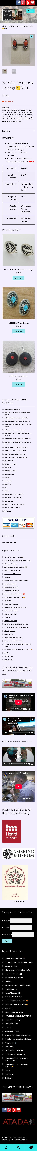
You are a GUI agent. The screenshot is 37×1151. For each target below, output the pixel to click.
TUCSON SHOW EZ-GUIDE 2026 (13, 641)
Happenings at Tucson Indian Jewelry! (16, 580)
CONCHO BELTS (9, 474)
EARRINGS (12, 26)
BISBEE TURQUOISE (10, 464)
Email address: (7, 934)
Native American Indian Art (12, 604)
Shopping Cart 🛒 (9, 631)
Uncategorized (9, 501)
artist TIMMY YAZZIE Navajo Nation (15, 451)
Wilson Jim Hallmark (8, 119)
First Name (6, 921)
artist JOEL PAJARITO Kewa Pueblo (15, 430)
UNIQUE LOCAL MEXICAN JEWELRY (14, 504)
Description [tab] (6, 131)
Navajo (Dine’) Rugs (10, 614)
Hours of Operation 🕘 (11, 587)
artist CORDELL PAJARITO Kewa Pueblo (16, 418)
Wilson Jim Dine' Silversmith (11, 117)
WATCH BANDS (8, 511)
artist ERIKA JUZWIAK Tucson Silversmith (17, 421)
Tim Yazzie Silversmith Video (13, 637)
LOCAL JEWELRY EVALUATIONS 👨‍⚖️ (14, 597)
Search (18, 1147)
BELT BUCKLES (8, 461)
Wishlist (6, 653)
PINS (5, 487)
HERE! (31, 161)
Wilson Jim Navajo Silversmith (11, 121)
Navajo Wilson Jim (27, 112)
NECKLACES (7, 481)
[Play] (5, 764)
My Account (8, 601)
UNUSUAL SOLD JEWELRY (23, 110)
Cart (28, 1145)
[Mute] (29, 764)
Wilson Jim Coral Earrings (24, 114)
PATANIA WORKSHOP (10, 621)
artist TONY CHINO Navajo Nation (14, 454)
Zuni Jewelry (8, 660)
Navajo (24, 209)
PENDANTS (7, 484)
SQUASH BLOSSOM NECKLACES (13, 494)
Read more (18, 278)
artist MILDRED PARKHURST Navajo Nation (17, 439)
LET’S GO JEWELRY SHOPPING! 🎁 (14, 594)
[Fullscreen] (32, 764)
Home (6, 26)
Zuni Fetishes (8, 656)
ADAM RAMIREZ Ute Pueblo (12, 409)
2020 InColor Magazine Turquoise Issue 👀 (17, 560)
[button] (31, 36)
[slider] (17, 763)
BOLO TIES (7, 467)
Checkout (7, 577)
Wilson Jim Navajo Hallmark (24, 119)
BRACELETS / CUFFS (10, 471)
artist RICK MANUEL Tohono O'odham (15, 447)
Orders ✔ (7, 617)
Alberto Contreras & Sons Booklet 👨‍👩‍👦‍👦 (15, 567)
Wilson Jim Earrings (27, 117)
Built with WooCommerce (19, 1140)
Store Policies (8, 634)
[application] (18, 756)
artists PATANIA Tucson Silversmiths (15, 457)
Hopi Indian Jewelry (10, 584)
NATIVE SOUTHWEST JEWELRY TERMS (15, 607)
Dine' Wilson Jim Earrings (13, 112)
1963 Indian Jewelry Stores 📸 (13, 557)
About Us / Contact (10, 564)
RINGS (6, 491)
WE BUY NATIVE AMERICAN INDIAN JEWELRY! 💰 (18, 649)
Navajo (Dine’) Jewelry (11, 611)
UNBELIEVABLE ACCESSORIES (13, 498)
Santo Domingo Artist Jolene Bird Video (16, 627)
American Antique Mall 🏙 (12, 570)
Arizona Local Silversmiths (12, 574)
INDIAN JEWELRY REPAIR (11, 590)
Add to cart (18, 331)
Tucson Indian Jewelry (9, 114)
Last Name (6, 927)
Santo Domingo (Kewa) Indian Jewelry (16, 624)
